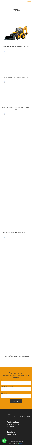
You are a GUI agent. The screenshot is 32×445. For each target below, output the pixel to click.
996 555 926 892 (11, 434)
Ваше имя (4, 380)
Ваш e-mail (4, 393)
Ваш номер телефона (7, 386)
